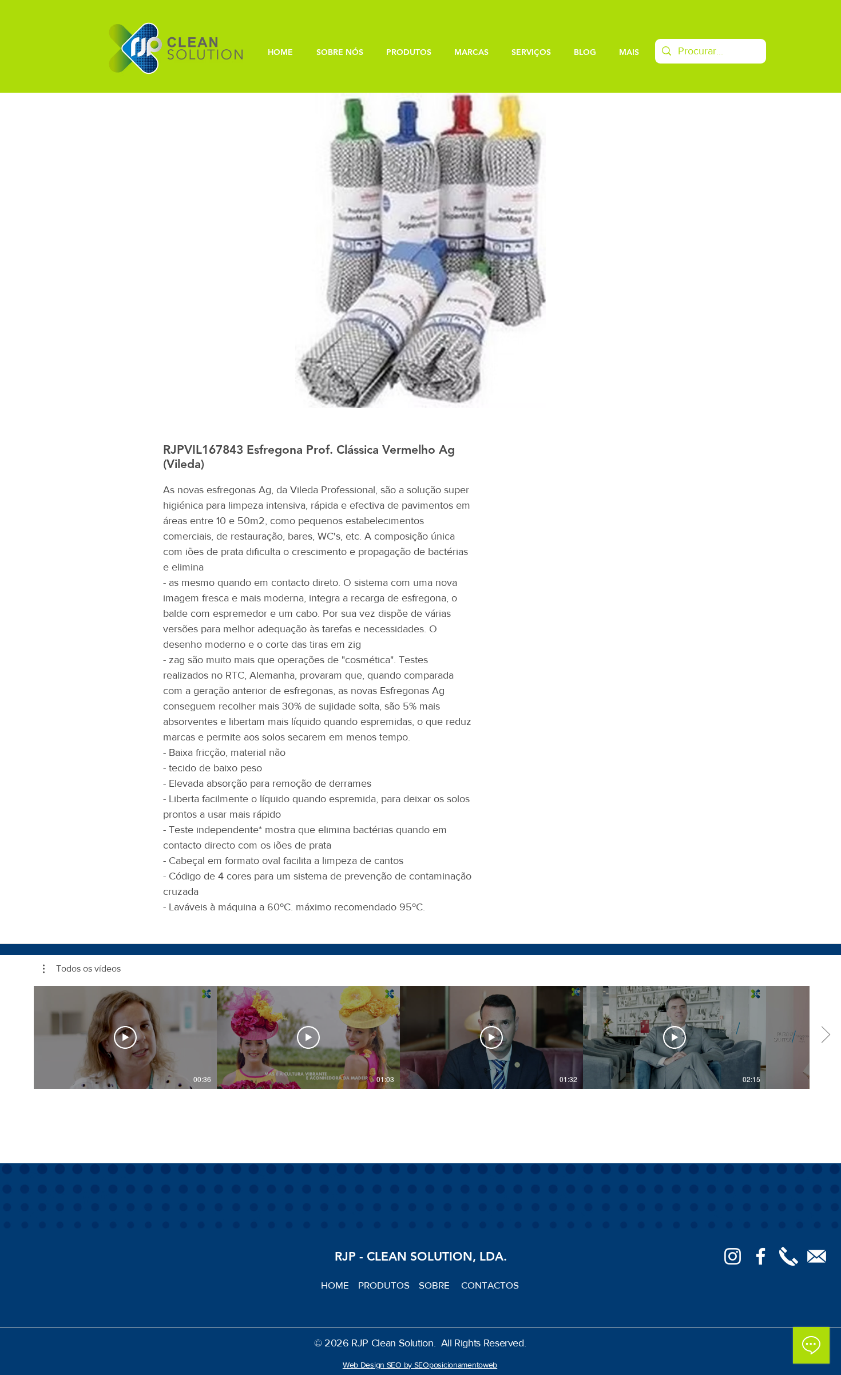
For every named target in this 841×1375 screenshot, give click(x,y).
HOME (339, 1284)
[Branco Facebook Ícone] (760, 1256)
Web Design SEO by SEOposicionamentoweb (420, 1364)
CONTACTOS (490, 1284)
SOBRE (435, 1284)
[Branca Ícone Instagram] (732, 1256)
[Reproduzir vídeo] (125, 1037)
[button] (82, 969)
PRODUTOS (388, 1284)
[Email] (817, 1256)
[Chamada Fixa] (788, 1256)
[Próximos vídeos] (825, 1035)
